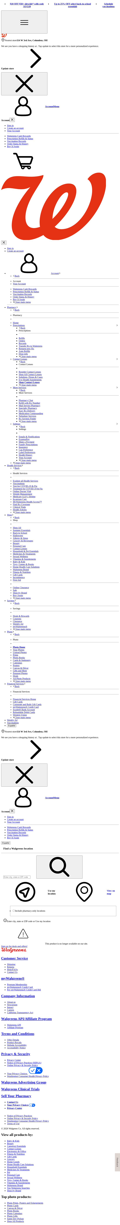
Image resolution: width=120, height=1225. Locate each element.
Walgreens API (14, 1025)
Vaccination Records (16, 141)
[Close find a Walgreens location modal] (115, 849)
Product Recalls (14, 1042)
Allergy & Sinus (20, 538)
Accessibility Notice (16, 1048)
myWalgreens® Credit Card (20, 987)
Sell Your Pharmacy (16, 1096)
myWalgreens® (12, 978)
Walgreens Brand (21, 569)
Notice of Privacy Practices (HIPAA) (24, 1062)
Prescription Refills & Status (20, 138)
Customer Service (14, 958)
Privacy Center (14, 1060)
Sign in (10, 125)
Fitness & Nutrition (22, 572)
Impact (10, 1007)
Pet (8, 1172)
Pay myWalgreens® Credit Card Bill (24, 990)
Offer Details (13, 1040)
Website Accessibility (17, 1045)
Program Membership (17, 984)
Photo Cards (12, 1205)
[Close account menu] (12, 120)
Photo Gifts (12, 1216)
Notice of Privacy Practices (19, 1116)
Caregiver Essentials (16, 1146)
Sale (15, 590)
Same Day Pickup (15, 1218)
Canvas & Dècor (15, 1208)
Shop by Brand (20, 593)
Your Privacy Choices (17, 1073)
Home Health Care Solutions (26, 567)
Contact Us (12, 972)
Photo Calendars (14, 1213)
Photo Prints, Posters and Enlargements (25, 1203)
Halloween (18, 535)
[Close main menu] (3, 243)
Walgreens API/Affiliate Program (26, 1019)
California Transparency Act (20, 1012)
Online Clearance (21, 587)
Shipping (11, 964)
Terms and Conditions (17, 1034)
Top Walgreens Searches (18, 1188)
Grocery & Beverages (23, 541)
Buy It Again (13, 146)
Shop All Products (15, 1221)
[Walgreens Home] (4, 36)
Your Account (13, 131)
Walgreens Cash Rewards (19, 136)
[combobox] (16, 877)
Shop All (17, 527)
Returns (10, 967)
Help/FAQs (12, 969)
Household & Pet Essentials (25, 551)
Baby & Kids (19, 561)
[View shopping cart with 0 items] (23, 171)
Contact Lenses (20, 548)
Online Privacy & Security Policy (22, 1065)
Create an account (15, 128)
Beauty (16, 543)
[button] (60, 106)
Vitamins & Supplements (24, 559)
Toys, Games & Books (23, 564)
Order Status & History (17, 144)
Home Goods (13, 1162)
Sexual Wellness (20, 556)
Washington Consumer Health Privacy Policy (28, 1076)
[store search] (59, 867)
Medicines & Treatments (24, 554)
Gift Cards (18, 575)
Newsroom (12, 1004)
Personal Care (19, 546)
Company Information (18, 996)
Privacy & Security (15, 1054)
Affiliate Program (15, 1027)
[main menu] (24, 22)
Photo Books (13, 1211)
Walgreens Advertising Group (23, 1082)
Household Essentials (17, 1167)
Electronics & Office (16, 1151)
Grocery (11, 1159)
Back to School (20, 533)
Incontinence (19, 577)
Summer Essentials (21, 530)
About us (11, 1002)
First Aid (17, 580)
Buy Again (18, 595)
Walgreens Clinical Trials (20, 1089)
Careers (10, 1010)
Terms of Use (13, 1123)
